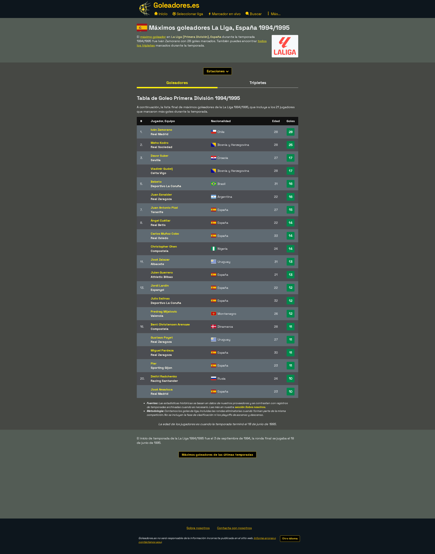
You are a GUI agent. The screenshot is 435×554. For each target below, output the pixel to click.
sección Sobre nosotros (250, 407)
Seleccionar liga (189, 14)
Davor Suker (159, 156)
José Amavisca (162, 389)
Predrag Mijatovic (164, 311)
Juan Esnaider (161, 194)
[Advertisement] (217, 493)
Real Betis (158, 225)
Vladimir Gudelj (162, 169)
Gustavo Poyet (162, 337)
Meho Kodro (159, 143)
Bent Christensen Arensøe (170, 324)
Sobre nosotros (198, 528)
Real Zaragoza (161, 199)
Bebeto (156, 182)
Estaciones (216, 71)
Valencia (157, 316)
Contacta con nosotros (234, 528)
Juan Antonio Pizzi (164, 208)
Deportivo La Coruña (166, 186)
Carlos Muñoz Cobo (165, 233)
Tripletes (257, 82)
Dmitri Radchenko (164, 376)
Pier (153, 363)
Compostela (159, 251)
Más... (275, 14)
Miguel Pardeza (162, 350)
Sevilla (156, 160)
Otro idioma (290, 538)
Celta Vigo (158, 173)
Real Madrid (159, 134)
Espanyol (157, 290)
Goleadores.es (176, 5)
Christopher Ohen (164, 246)
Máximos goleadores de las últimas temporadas (217, 455)
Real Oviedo (159, 238)
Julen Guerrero (162, 272)
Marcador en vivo (226, 14)
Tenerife (157, 212)
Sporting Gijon (161, 368)
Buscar (255, 14)
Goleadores (177, 82)
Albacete (157, 264)
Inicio (162, 14)
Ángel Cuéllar (160, 220)
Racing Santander (164, 381)
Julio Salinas (160, 298)
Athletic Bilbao (162, 277)
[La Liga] (285, 54)
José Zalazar (160, 259)
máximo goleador (153, 37)
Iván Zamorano (161, 130)
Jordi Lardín (160, 285)
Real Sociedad (161, 147)
